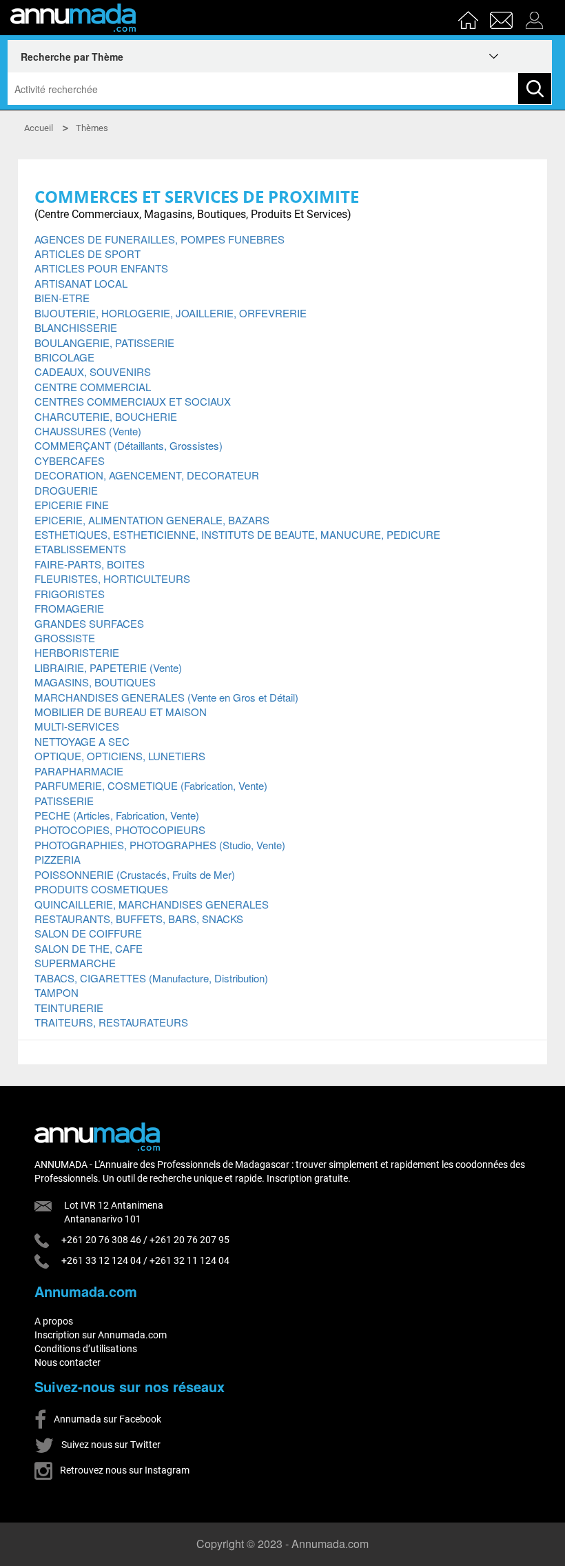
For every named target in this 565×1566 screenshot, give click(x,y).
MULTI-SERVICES (76, 726)
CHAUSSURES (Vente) (87, 431)
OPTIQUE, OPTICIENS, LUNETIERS (119, 756)
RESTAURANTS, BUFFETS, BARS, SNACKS (138, 918)
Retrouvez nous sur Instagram (123, 1470)
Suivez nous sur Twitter (110, 1444)
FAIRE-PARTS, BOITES (89, 564)
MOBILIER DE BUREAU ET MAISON (120, 711)
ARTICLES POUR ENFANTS (101, 268)
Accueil (38, 128)
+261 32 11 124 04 (189, 1260)
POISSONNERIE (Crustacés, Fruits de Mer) (134, 874)
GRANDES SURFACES (89, 623)
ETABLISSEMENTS (80, 549)
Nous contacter (67, 1362)
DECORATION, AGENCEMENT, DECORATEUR (146, 475)
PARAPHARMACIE (78, 771)
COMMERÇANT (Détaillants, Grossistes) (128, 445)
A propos (53, 1321)
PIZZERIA (57, 859)
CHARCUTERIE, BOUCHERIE (105, 416)
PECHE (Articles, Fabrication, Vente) (116, 815)
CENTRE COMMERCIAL (92, 386)
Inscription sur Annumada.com (100, 1334)
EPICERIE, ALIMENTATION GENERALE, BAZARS (151, 520)
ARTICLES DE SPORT (87, 253)
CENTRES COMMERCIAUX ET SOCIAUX (132, 401)
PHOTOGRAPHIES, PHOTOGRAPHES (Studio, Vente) (159, 844)
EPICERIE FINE (71, 504)
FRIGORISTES (69, 593)
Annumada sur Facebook (106, 1419)
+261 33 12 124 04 (101, 1260)
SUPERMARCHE (75, 962)
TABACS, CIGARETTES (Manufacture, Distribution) (151, 978)
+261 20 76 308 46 (101, 1239)
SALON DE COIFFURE (88, 933)
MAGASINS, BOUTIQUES (95, 682)
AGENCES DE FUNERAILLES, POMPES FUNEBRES (159, 239)
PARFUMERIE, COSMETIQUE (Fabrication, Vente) (150, 785)
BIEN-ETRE (62, 297)
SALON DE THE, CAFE (88, 948)
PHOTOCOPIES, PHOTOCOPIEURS (119, 829)
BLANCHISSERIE (75, 327)
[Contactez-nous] (503, 15)
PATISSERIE (64, 800)
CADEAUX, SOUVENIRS (92, 371)
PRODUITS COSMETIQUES (101, 889)
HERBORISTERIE (76, 652)
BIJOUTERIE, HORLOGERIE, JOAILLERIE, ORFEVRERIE (170, 313)
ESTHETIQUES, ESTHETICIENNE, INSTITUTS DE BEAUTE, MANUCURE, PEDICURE (237, 534)
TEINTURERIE (68, 1007)
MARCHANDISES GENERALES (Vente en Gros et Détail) (166, 697)
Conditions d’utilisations (85, 1348)
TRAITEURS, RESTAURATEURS (111, 1022)
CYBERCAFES (69, 460)
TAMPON (56, 992)
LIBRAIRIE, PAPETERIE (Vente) (108, 667)
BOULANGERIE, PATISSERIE (104, 342)
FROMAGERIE (69, 608)
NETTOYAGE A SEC (82, 741)
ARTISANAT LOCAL (80, 283)
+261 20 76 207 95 (189, 1239)
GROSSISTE (64, 638)
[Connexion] (538, 15)
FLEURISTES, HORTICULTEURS (112, 578)
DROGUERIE (66, 490)
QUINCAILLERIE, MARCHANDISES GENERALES (151, 904)
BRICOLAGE (64, 357)
